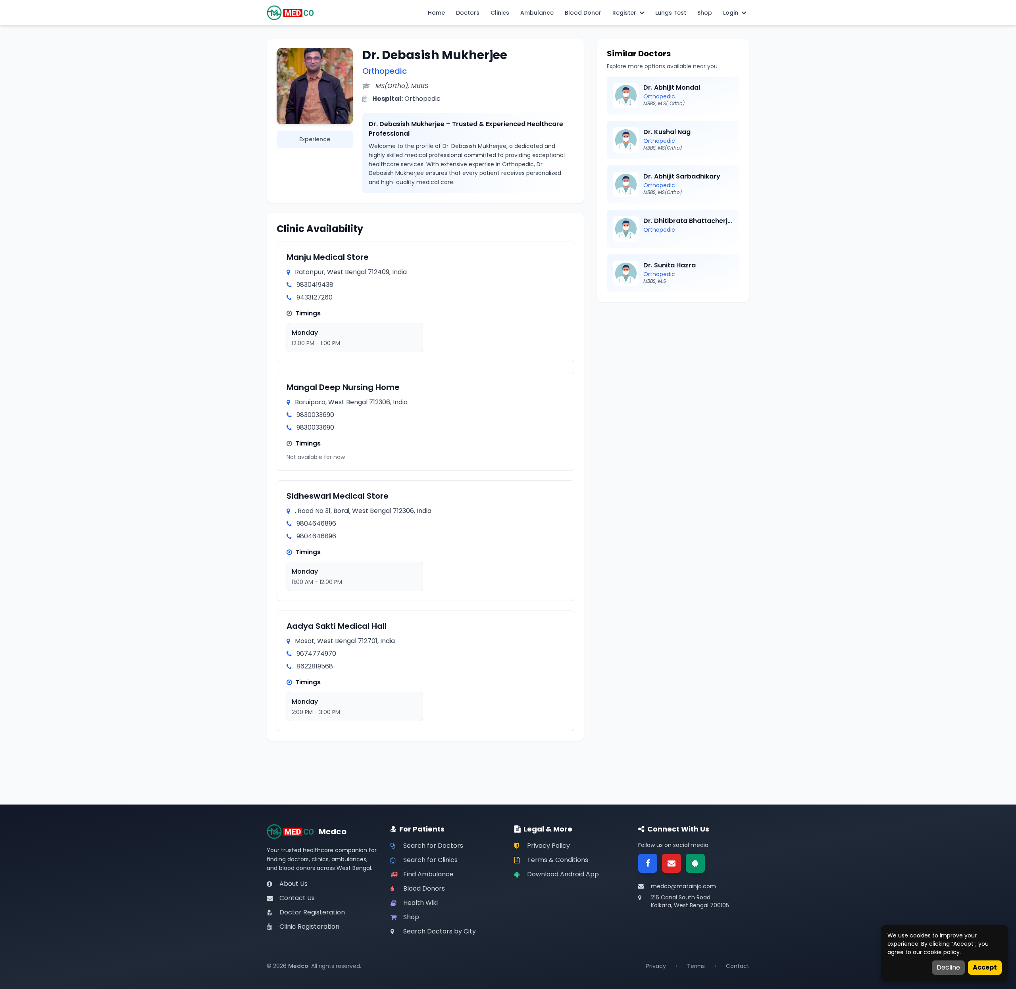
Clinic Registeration (309, 926)
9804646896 (316, 523)
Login (730, 13)
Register (624, 13)
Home (436, 13)
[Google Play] (695, 863)
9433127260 (314, 297)
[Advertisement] (673, 367)
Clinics (500, 13)
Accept (985, 967)
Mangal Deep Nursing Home (343, 387)
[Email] (671, 863)
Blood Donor (583, 13)
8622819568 (314, 666)
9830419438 (314, 284)
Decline (948, 967)
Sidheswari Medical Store (338, 495)
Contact (737, 966)
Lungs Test (670, 13)
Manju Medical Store (328, 257)
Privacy (656, 966)
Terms (696, 966)
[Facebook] (647, 863)
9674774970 (316, 653)
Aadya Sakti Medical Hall (337, 626)
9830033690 (315, 414)
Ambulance (537, 13)
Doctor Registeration (312, 912)
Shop (704, 13)
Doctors (467, 13)
